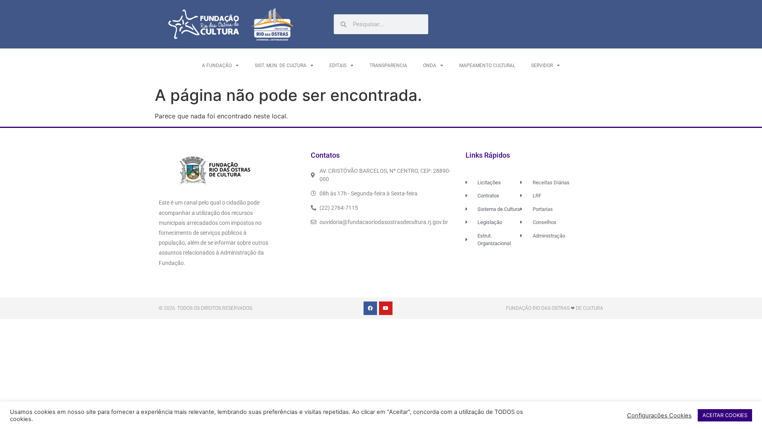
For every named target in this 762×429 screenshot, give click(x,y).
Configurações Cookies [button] (659, 415)
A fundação (217, 65)
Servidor (542, 65)
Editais (337, 65)
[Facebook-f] (370, 308)
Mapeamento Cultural (487, 65)
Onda (429, 65)
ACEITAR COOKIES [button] (724, 415)
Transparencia (388, 65)
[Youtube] (386, 308)
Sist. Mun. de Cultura (280, 65)
